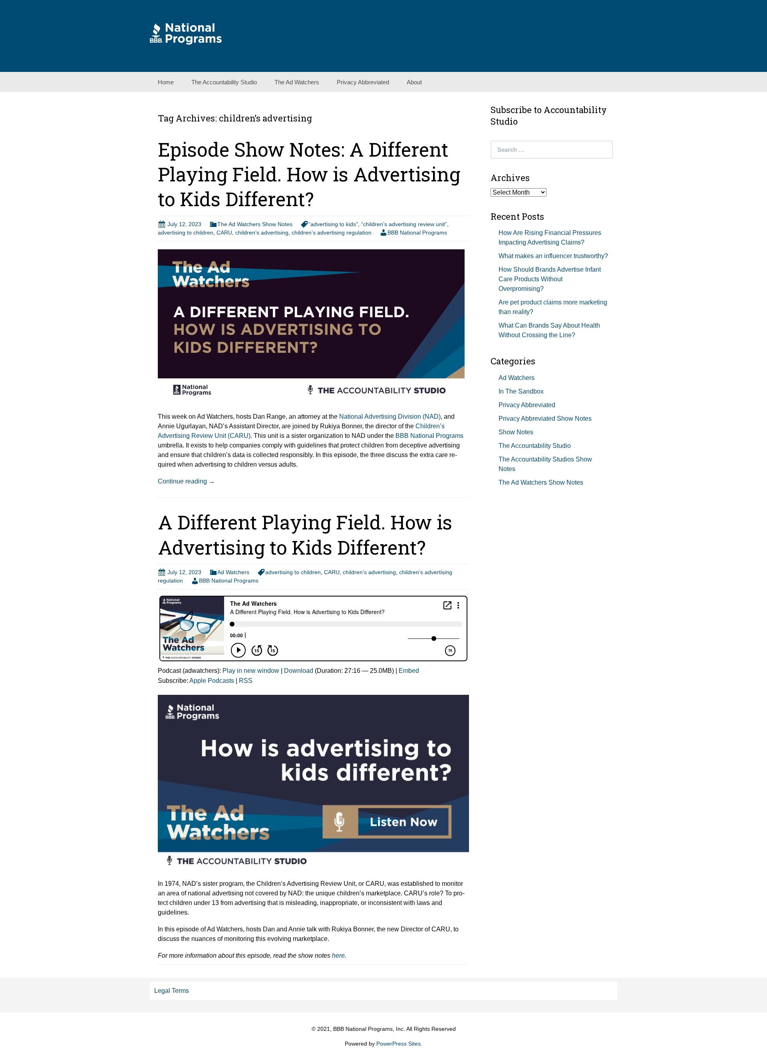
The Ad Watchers (296, 82)
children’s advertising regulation (332, 232)
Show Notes (516, 432)
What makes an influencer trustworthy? (553, 256)
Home (166, 82)
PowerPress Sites (398, 1043)
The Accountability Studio (224, 82)
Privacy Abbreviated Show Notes (545, 418)
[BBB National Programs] (186, 33)
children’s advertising (261, 232)
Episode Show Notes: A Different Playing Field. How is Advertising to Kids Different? (309, 174)
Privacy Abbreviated (363, 82)
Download (298, 670)
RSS (245, 680)
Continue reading (186, 481)
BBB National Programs (417, 232)
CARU (224, 232)
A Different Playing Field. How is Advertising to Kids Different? (305, 534)
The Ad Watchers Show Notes (254, 224)
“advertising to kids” (333, 224)
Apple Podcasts (211, 680)
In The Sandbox (521, 391)
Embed (409, 670)
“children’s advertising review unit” (404, 224)
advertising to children (185, 232)
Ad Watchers (233, 572)
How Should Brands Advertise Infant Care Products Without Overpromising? (550, 279)
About (414, 82)
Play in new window (251, 670)
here (338, 955)
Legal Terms (171, 990)
